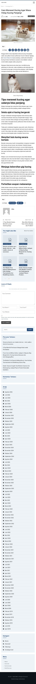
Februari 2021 (9, 579)
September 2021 (9, 558)
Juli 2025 (7, 430)
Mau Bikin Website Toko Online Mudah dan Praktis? (27, 223)
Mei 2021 (7, 570)
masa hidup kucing (8, 58)
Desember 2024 (9, 447)
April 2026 (7, 403)
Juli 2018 (7, 626)
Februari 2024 (9, 474)
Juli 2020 (7, 599)
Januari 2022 (8, 547)
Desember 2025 (9, 415)
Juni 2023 (7, 497)
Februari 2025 (9, 441)
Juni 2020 (7, 602)
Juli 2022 (7, 529)
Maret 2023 (8, 506)
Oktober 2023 (8, 485)
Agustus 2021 (8, 561)
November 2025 (9, 418)
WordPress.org (8, 668)
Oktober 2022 (8, 520)
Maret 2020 (8, 608)
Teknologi (7, 647)
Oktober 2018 (8, 620)
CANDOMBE (3, 2)
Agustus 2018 (8, 623)
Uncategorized (31, 16)
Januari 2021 (8, 582)
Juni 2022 (7, 532)
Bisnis (6, 641)
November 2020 (9, 588)
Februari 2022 (9, 544)
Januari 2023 (8, 512)
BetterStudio (22, 679)
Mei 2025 (7, 436)
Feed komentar (8, 666)
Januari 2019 (8, 614)
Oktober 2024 (8, 453)
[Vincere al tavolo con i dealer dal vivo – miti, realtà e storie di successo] (10, 240)
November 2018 (9, 617)
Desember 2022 (9, 515)
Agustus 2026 (8, 392)
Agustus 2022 (8, 526)
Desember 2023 (9, 479)
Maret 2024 (8, 471)
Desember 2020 (9, 585)
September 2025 (9, 424)
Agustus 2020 (8, 596)
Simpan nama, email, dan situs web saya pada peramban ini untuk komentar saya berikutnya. (17, 318)
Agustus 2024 (8, 459)
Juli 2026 (7, 395)
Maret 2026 (8, 406)
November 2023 (9, 482)
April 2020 (7, 605)
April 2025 (7, 438)
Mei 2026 (7, 401)
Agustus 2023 (8, 491)
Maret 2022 (8, 541)
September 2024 (9, 456)
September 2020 (9, 593)
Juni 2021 (7, 567)
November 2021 (9, 553)
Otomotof (7, 644)
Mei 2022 (7, 535)
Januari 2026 (8, 412)
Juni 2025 (7, 433)
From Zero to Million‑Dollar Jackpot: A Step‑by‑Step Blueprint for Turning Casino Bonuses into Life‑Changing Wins (17, 355)
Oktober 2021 (8, 555)
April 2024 (7, 468)
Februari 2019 (9, 611)
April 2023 (7, 503)
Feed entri (7, 663)
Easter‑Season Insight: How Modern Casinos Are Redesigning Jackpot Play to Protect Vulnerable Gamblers (16, 368)
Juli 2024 (7, 462)
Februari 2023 (9, 509)
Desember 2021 (9, 550)
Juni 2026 (7, 398)
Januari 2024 (8, 476)
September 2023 (9, 488)
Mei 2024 (7, 465)
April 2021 (7, 573)
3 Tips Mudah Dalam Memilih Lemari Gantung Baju (9, 223)
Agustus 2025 (8, 427)
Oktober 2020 (8, 591)
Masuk (6, 661)
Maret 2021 (8, 576)
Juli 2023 (7, 494)
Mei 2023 (7, 500)
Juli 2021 (7, 564)
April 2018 (7, 629)
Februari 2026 (9, 409)
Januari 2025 (8, 444)
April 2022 (7, 538)
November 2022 (9, 517)
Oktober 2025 (8, 421)
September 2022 (9, 523)
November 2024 (9, 450)
